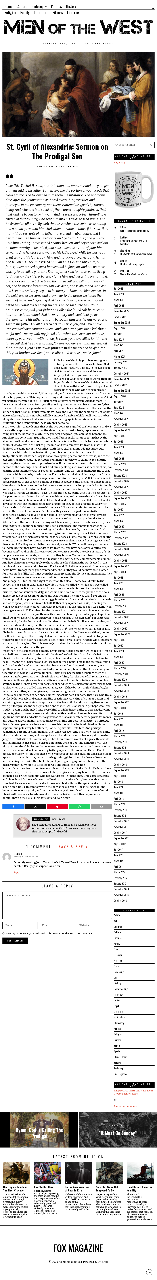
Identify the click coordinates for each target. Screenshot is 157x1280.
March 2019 (119, 736)
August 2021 (120, 572)
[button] (151, 145)
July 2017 (118, 849)
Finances (118, 955)
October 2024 (120, 385)
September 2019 (122, 702)
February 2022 (121, 538)
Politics (117, 1028)
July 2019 (118, 713)
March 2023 (120, 464)
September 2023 (122, 430)
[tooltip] (13, 806)
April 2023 (119, 458)
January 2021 (120, 611)
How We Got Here (44, 1187)
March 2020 (120, 668)
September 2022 (122, 498)
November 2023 (121, 419)
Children (118, 926)
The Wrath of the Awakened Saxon (136, 254)
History (117, 983)
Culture (117, 932)
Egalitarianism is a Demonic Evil (135, 230)
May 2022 (118, 521)
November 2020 (121, 623)
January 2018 (120, 815)
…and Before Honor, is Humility (139, 1188)
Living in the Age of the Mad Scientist (133, 242)
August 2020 (120, 640)
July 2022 (118, 509)
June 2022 (119, 515)
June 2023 (119, 447)
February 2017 (120, 878)
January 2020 (120, 679)
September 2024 (122, 390)
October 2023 (120, 424)
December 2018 (121, 753)
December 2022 (121, 481)
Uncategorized (121, 1074)
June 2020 (119, 651)
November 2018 (121, 759)
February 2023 (121, 470)
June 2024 (119, 407)
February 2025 (121, 362)
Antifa (117, 915)
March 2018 (119, 804)
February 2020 (121, 674)
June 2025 (119, 339)
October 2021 (120, 560)
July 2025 (118, 334)
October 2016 (120, 900)
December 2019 (121, 685)
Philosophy (119, 1023)
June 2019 (118, 719)
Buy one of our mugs (125, 1106)
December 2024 (121, 373)
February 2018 (120, 810)
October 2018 (120, 764)
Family (117, 943)
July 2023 (118, 441)
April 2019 (119, 730)
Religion (60, 166)
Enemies (118, 938)
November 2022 (121, 487)
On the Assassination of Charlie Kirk (77, 1188)
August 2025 (120, 328)
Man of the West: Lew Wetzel (133, 274)
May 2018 (118, 793)
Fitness (117, 966)
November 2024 (121, 379)
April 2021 (119, 594)
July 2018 (118, 781)
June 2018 (118, 787)
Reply (16, 872)
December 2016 (121, 889)
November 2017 (121, 827)
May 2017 (118, 861)
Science (117, 1040)
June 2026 (119, 294)
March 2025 (120, 356)
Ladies (117, 1000)
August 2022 (120, 504)
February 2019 (120, 742)
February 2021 (120, 606)
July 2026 (118, 288)
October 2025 (120, 317)
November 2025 (121, 311)
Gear (116, 977)
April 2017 (119, 866)
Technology (119, 1068)
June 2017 (118, 855)
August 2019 (120, 708)
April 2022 (119, 526)
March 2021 (119, 600)
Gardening (119, 972)
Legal (116, 1006)
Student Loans (120, 1057)
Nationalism (119, 1017)
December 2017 (121, 821)
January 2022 (120, 543)
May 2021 (118, 589)
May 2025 (118, 345)
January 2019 (120, 747)
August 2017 (120, 844)
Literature (118, 1011)
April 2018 (119, 798)
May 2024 (118, 413)
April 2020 (119, 662)
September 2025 (122, 322)
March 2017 (119, 872)
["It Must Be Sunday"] (118, 1130)
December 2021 (121, 549)
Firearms (118, 960)
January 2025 (120, 368)
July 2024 (118, 402)
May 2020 (118, 657)
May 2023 (118, 453)
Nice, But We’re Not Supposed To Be (107, 1188)
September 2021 (122, 566)
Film (116, 949)
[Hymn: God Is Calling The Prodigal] (39, 1130)
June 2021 (118, 583)
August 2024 (120, 396)
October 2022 (120, 492)
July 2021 (118, 577)
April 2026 (119, 305)
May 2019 (118, 725)
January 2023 (120, 475)
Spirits (117, 1045)
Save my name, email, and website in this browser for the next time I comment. (49, 933)
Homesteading (121, 989)
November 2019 (121, 691)
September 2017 (121, 838)
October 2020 (120, 628)
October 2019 (120, 696)
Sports (117, 1051)
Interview (118, 994)
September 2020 (122, 634)
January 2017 (120, 883)
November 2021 (121, 555)
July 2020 (118, 645)
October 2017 (120, 832)
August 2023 (120, 436)
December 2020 (121, 617)
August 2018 (120, 776)
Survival (117, 1062)
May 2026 (118, 300)
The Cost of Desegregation (133, 264)
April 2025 (119, 351)
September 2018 (122, 770)
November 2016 (121, 895)
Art (115, 921)
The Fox (103, 1261)
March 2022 (120, 532)
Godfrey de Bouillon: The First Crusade (15, 1188)
